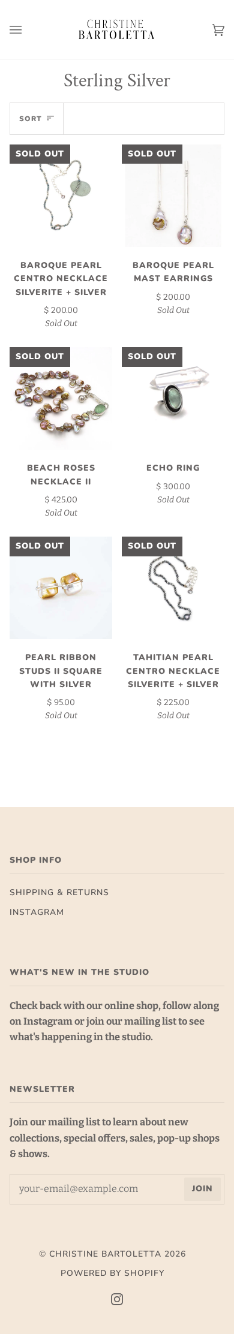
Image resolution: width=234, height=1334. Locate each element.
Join (202, 1188)
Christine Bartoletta (105, 1254)
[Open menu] (28, 29)
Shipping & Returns (59, 892)
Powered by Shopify (112, 1273)
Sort (30, 119)
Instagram (37, 912)
